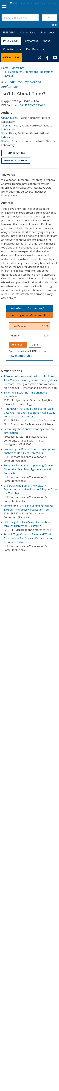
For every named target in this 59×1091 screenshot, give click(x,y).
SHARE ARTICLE (16, 153)
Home (4, 68)
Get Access (11, 57)
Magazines (17, 68)
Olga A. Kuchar (9, 117)
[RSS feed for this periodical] (55, 57)
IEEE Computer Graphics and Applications (28, 72)
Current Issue (28, 32)
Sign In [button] (42, 315)
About (47, 41)
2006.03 (8, 75)
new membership (20, 356)
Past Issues (47, 32)
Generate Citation (15, 160)
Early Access (31, 41)
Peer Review (33, 49)
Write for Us (10, 49)
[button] (54, 25)
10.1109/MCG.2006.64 (32, 105)
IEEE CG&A (9, 32)
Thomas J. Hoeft (10, 125)
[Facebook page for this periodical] (47, 57)
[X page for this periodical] (39, 57)
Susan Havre (8, 133)
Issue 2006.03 (11, 41)
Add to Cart (18, 344)
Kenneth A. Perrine (12, 141)
